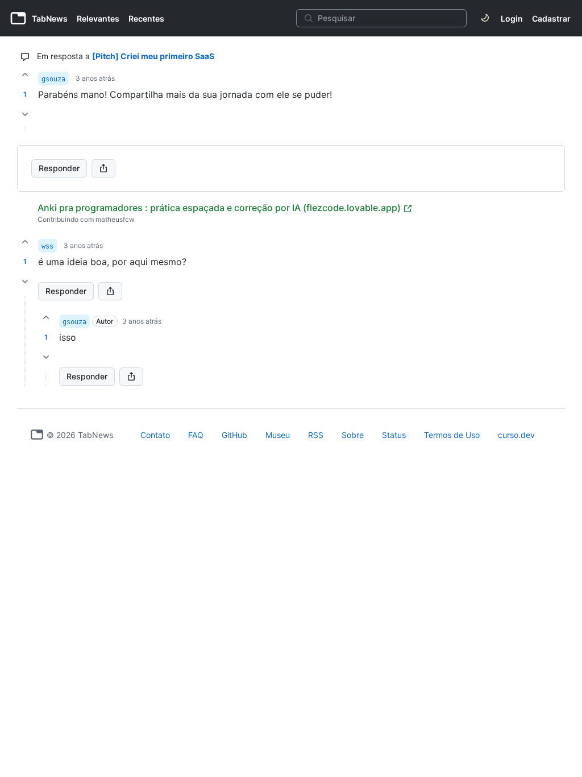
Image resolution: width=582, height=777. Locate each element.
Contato (155, 435)
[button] (25, 341)
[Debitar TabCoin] (25, 114)
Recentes (146, 18)
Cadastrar (551, 18)
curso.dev (516, 435)
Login (512, 18)
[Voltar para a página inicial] (37, 434)
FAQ (195, 435)
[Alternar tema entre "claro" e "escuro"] (485, 18)
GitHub (234, 435)
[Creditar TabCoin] (25, 74)
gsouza (53, 79)
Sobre (353, 435)
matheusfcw (115, 219)
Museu (277, 435)
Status (394, 435)
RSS (315, 435)
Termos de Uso (452, 435)
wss (47, 246)
